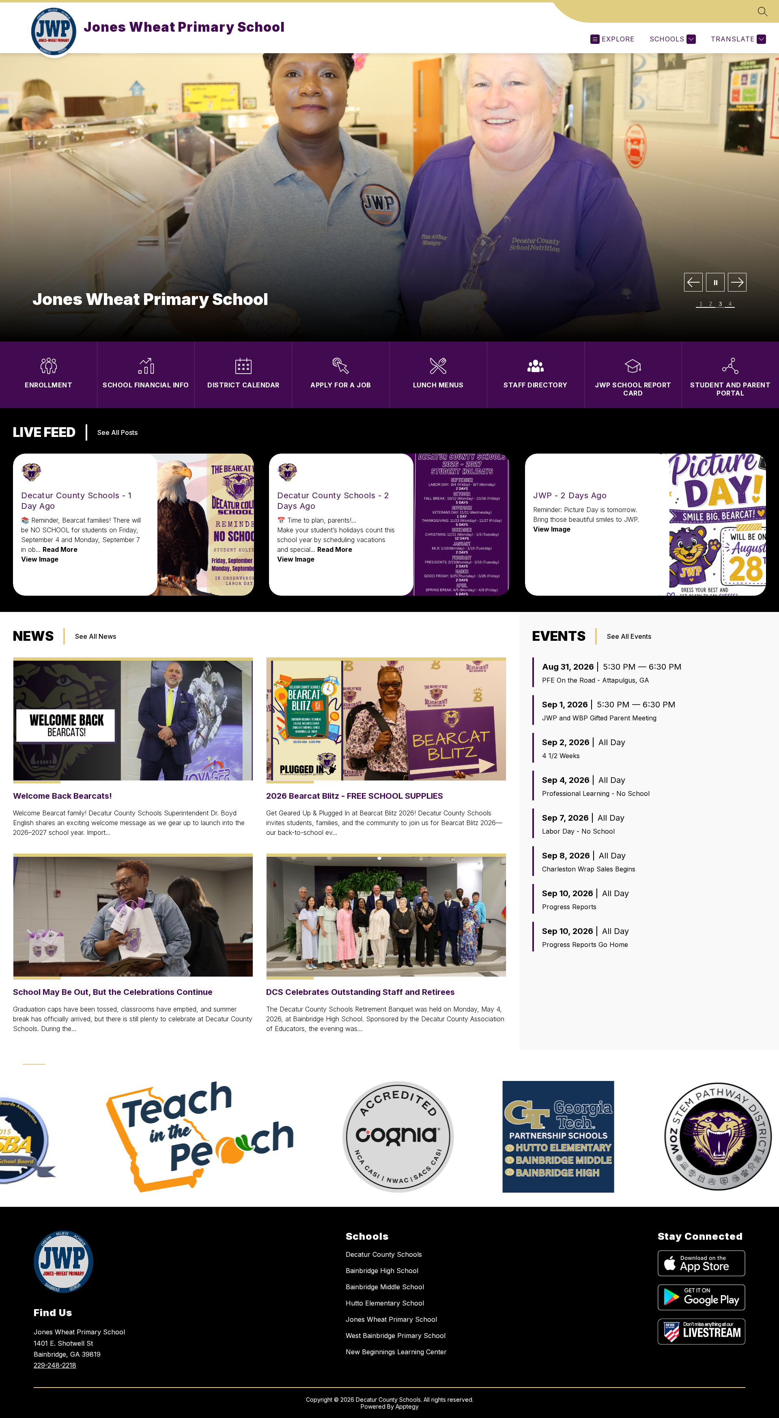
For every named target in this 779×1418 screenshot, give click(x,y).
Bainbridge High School (382, 1271)
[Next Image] (737, 283)
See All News (95, 636)
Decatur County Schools (384, 1254)
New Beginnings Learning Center (396, 1352)
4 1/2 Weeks (561, 756)
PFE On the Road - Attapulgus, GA (595, 680)
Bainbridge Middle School (385, 1287)
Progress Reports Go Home (585, 944)
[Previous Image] (693, 283)
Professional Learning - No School (596, 793)
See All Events (629, 636)
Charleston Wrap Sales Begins (588, 869)
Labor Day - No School (578, 831)
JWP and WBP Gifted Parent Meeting (599, 718)
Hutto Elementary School (385, 1303)
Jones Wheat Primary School (391, 1319)
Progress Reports (569, 907)
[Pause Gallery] (715, 283)
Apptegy (407, 1406)
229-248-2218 (55, 1365)
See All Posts (117, 432)
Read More (60, 549)
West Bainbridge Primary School (395, 1336)
